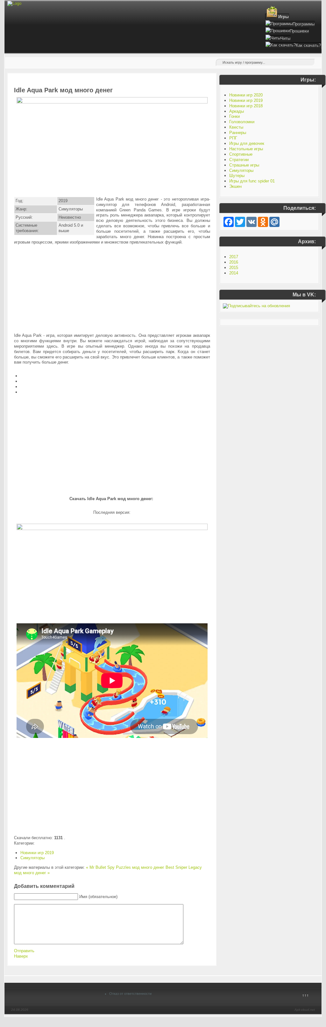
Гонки (234, 116)
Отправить (24, 950)
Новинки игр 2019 (37, 852)
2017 (233, 256)
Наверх (21, 956)
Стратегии (239, 159)
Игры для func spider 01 (252, 181)
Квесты (236, 127)
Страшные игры (244, 165)
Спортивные (240, 154)
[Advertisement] (112, 289)
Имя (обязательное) (98, 896)
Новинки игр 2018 (246, 105)
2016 (233, 262)
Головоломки (241, 121)
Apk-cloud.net (304, 1009)
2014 (233, 273)
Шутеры (236, 175)
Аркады (236, 111)
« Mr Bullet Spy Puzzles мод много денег (125, 867)
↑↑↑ (305, 995)
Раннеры (237, 132)
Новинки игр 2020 (246, 95)
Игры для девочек (246, 143)
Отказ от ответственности (130, 993)
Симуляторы (32, 857)
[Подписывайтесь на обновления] (256, 305)
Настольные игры (246, 148)
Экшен (235, 186)
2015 (233, 267)
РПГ (233, 138)
